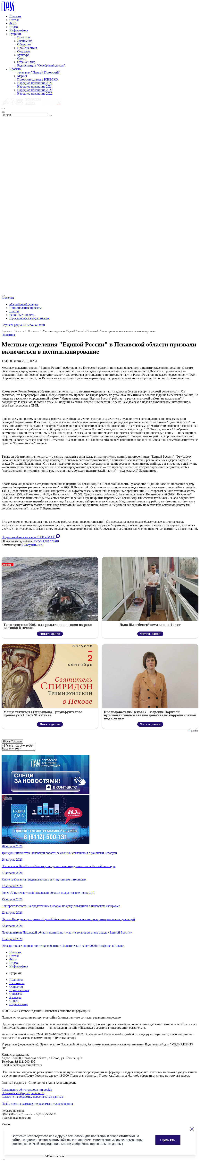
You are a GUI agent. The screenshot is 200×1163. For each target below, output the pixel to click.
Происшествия (27, 48)
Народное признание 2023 (34, 90)
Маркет (22, 76)
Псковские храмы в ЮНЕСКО (37, 79)
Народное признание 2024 (34, 86)
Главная (6, 331)
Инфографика (18, 30)
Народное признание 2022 (34, 93)
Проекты (15, 69)
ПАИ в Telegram (12, 741)
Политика (23, 37)
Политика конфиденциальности (23, 1093)
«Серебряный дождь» (23, 304)
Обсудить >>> (33, 545)
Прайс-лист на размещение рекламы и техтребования (37, 1103)
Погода (14, 311)
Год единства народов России (29, 318)
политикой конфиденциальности (47, 1143)
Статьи (14, 19)
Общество (24, 44)
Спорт (21, 58)
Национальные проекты (25, 307)
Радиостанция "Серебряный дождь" (41, 65)
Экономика (24, 41)
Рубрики (15, 33)
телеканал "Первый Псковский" (38, 72)
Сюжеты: (8, 297)
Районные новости (22, 314)
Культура (23, 55)
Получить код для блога (17, 541)
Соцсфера (23, 51)
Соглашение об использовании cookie (27, 1089)
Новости (15, 16)
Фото (12, 23)
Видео (13, 26)
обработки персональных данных (98, 1143)
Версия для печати (46, 541)
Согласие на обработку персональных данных (32, 1096)
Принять (167, 1140)
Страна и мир (26, 62)
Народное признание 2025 (34, 83)
